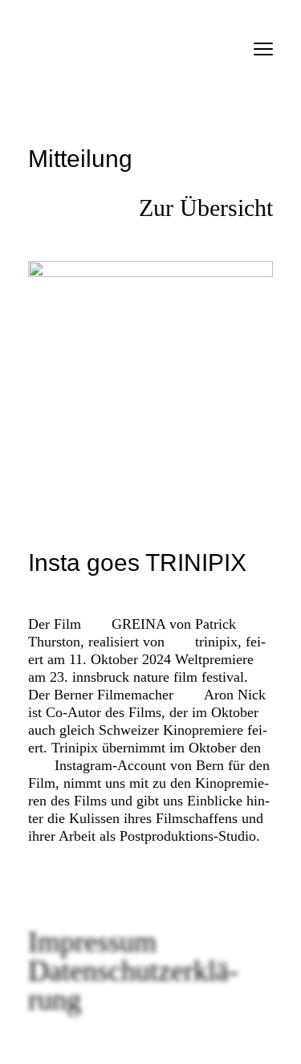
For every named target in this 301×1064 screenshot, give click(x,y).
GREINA (138, 624)
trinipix (216, 642)
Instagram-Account (110, 765)
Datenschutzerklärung (133, 985)
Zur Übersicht (206, 207)
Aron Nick (235, 695)
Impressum (92, 942)
